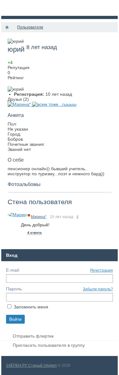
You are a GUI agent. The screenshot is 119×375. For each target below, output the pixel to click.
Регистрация (101, 270)
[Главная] (7, 27)
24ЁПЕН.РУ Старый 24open (31, 365)
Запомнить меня (31, 306)
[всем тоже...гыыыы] (54, 104)
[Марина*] (20, 104)
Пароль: (14, 288)
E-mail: (13, 270)
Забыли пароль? (98, 289)
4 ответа (34, 233)
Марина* (39, 217)
